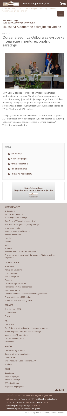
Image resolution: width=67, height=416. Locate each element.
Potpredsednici (11, 273)
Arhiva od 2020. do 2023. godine (18, 300)
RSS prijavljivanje (19, 168)
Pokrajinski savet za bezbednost (18, 287)
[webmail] (64, 3)
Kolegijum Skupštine (13, 270)
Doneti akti (9, 324)
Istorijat (8, 238)
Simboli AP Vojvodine (14, 214)
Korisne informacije (13, 234)
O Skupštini (10, 211)
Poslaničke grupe (12, 276)
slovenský (43, 8)
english (24, 11)
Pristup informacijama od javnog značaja (22, 224)
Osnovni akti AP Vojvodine (16, 335)
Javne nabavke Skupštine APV (17, 231)
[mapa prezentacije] (56, 390)
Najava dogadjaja (19, 158)
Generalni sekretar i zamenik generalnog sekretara (26, 293)
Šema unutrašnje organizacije (17, 354)
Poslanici (8, 280)
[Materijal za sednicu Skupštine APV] (33, 191)
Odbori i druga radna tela (15, 283)
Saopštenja (16, 153)
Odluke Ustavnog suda (14, 338)
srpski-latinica (24, 8)
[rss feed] (60, 390)
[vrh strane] (62, 390)
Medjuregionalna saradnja (16, 217)
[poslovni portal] (61, 3)
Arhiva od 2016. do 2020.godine (18, 297)
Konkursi (8, 248)
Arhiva (7, 316)
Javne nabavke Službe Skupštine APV (20, 361)
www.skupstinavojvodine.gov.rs (20, 405)
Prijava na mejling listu (21, 173)
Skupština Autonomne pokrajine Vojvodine (32, 24)
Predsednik (9, 266)
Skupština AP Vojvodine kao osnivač (20, 221)
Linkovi (8, 245)
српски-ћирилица (8, 8)
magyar (34, 8)
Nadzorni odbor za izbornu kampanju (20, 251)
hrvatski (52, 8)
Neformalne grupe (12, 290)
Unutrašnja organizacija (15, 350)
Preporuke (9, 341)
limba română (7, 11)
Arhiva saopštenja (19, 163)
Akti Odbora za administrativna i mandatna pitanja (26, 328)
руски (16, 11)
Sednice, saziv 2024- (13, 309)
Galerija (8, 241)
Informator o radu (12, 228)
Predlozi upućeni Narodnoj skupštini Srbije (23, 331)
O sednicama (10, 312)
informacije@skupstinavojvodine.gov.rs (23, 408)
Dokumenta (10, 357)
